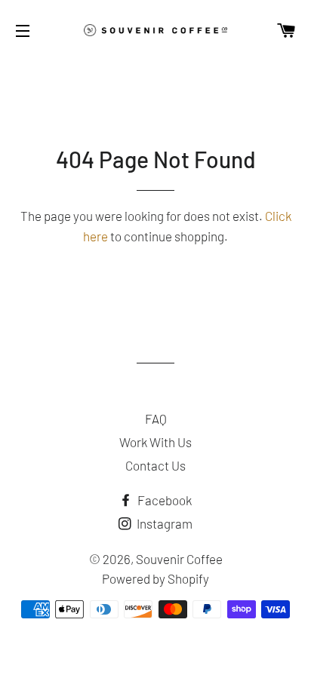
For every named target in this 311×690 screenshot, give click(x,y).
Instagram (163, 523)
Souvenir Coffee (179, 558)
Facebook (163, 500)
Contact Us (155, 465)
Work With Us (155, 441)
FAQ (156, 418)
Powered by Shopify (155, 578)
